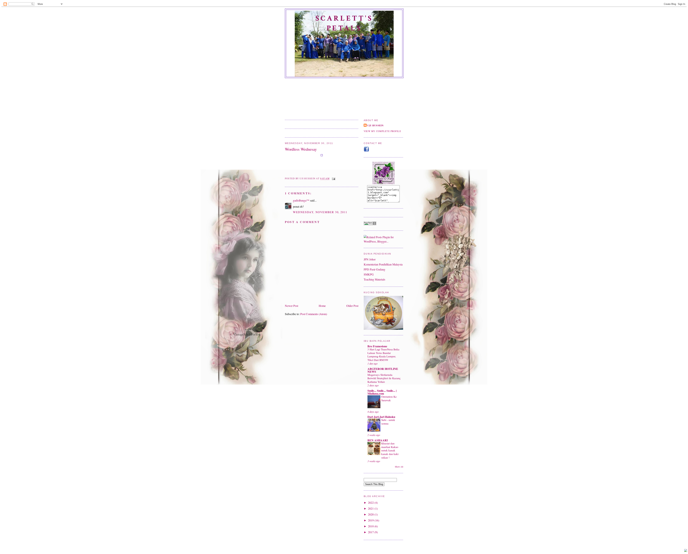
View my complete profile (382, 131)
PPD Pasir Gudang (374, 269)
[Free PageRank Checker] (370, 224)
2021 (371, 508)
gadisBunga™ (301, 200)
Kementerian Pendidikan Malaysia (383, 264)
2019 (371, 520)
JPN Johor (370, 259)
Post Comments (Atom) (313, 314)
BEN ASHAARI (377, 440)
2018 (371, 526)
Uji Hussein (375, 125)
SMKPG (369, 274)
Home (322, 306)
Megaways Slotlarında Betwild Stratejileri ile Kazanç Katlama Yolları (384, 378)
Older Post (352, 306)
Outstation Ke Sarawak (389, 398)
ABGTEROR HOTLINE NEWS (382, 370)
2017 (371, 532)
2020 (371, 514)
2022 (371, 502)
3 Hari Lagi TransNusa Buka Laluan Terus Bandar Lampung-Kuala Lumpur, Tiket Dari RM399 (383, 354)
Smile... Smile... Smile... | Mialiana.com (382, 391)
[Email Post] (333, 178)
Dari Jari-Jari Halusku (381, 417)
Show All (399, 466)
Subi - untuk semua (388, 421)
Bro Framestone (377, 346)
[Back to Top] (685, 550)
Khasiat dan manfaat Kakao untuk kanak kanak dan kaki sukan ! (389, 450)
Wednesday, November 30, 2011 (320, 212)
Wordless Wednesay (301, 149)
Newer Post (291, 306)
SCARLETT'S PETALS (344, 23)
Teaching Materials (374, 279)
